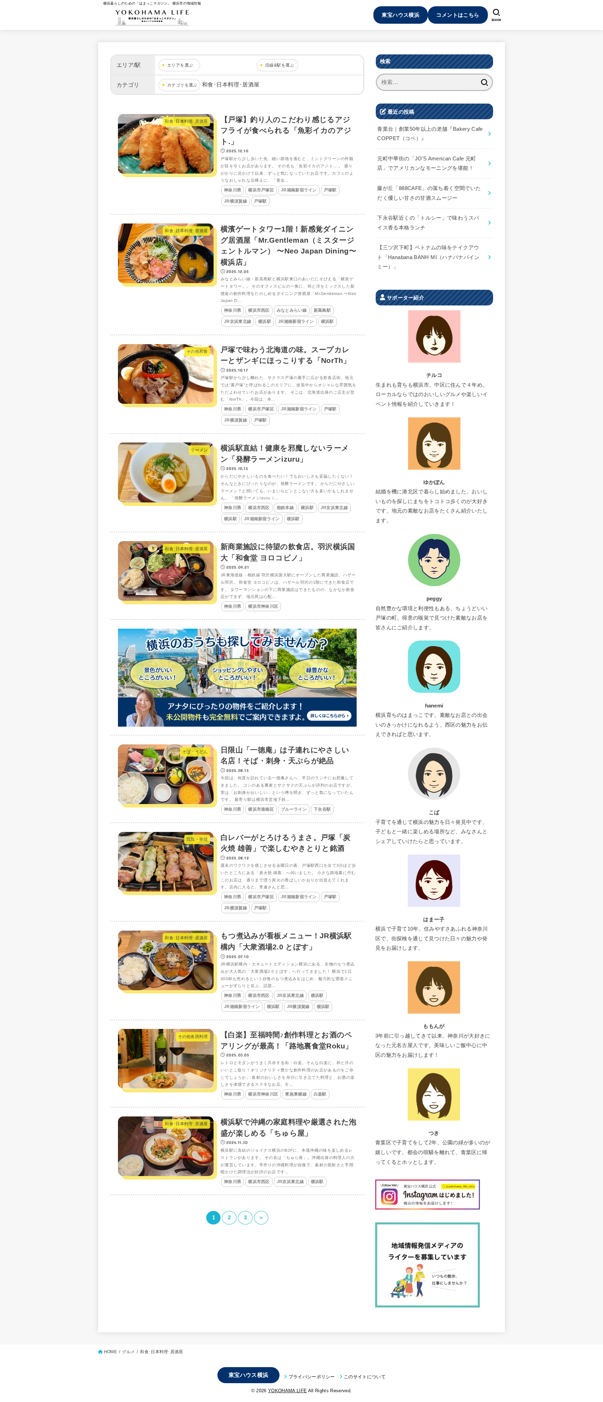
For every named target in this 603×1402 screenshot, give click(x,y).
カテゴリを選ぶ (182, 85)
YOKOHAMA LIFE (287, 1390)
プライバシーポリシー (312, 1376)
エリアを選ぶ (180, 65)
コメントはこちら (457, 15)
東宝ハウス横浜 (400, 15)
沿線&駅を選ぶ (279, 65)
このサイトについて (365, 1376)
